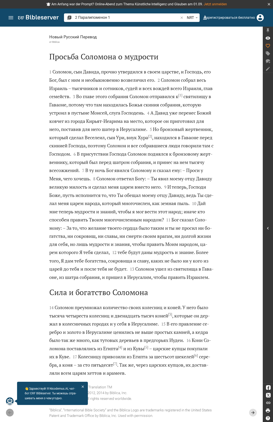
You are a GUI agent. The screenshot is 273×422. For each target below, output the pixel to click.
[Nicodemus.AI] (10, 401)
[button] (269, 4)
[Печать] (268, 410)
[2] (150, 136)
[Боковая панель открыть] (268, 228)
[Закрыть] (82, 386)
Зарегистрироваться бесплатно (229, 18)
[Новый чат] (268, 61)
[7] (115, 363)
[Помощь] (268, 418)
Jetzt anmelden (215, 4)
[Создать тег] (268, 53)
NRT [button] (190, 17)
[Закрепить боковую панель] (268, 30)
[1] (180, 95)
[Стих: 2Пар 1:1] (268, 38)
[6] (196, 355)
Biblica (56, 41)
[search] (127, 17)
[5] (146, 347)
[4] (120, 347)
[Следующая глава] (253, 412)
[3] (170, 314)
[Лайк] (268, 46)
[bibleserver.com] (38, 18)
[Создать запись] (268, 69)
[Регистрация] (260, 17)
